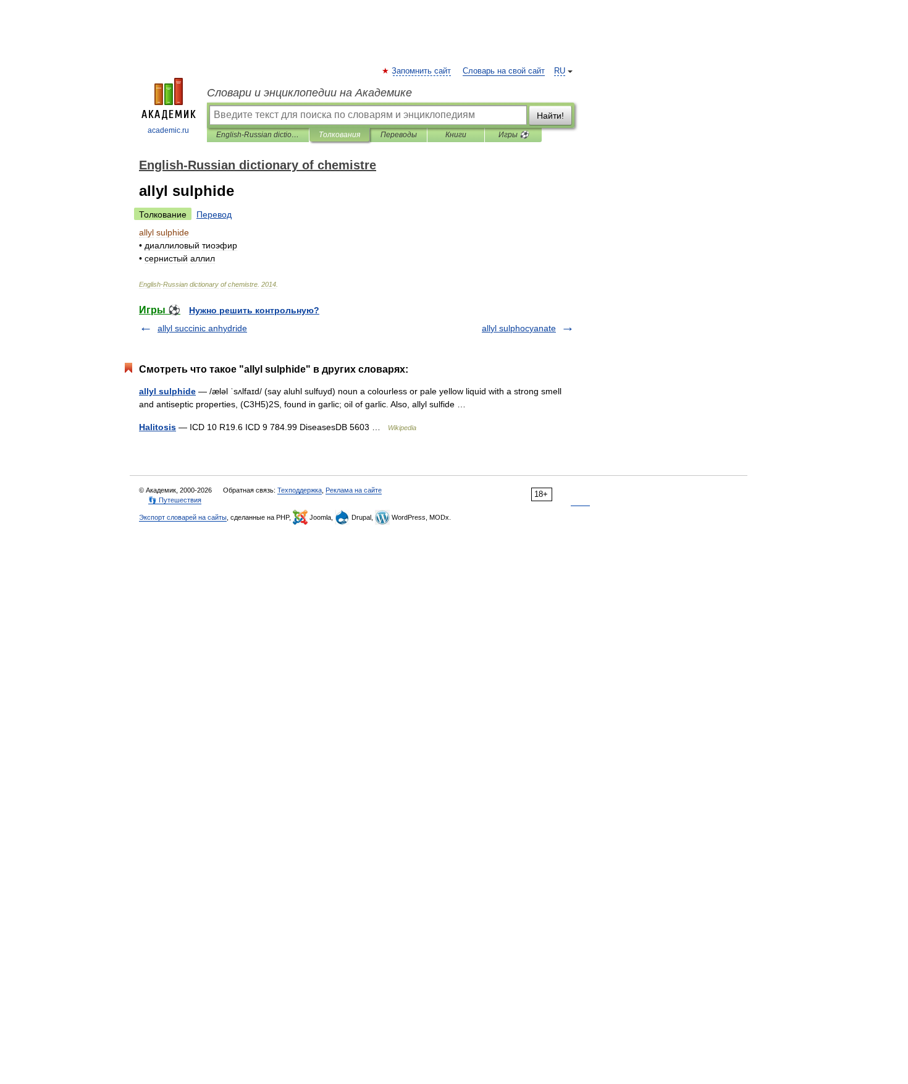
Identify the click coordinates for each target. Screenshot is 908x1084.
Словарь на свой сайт (504, 71)
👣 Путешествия (174, 500)
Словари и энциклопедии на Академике (309, 93)
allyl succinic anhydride (202, 328)
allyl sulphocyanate (519, 328)
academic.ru (168, 130)
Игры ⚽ (513, 134)
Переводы (398, 134)
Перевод (214, 214)
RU (559, 71)
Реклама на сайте (354, 490)
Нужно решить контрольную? (254, 310)
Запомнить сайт (422, 71)
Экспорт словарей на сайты (183, 517)
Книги (455, 134)
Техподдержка (299, 490)
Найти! (550, 116)
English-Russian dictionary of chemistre (258, 134)
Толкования (339, 134)
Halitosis (157, 427)
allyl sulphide (167, 391)
